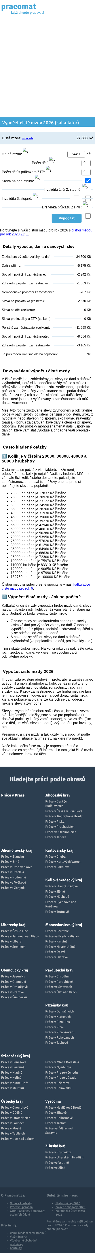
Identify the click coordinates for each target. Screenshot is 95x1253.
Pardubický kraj (58, 970)
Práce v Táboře (55, 837)
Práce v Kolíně (11, 1078)
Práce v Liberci (11, 941)
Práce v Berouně (13, 1067)
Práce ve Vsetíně (57, 1163)
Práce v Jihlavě (56, 1113)
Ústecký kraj (12, 1101)
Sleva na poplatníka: (18, 181)
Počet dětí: (40, 163)
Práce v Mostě (11, 1128)
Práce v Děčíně (11, 1113)
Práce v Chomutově (14, 1107)
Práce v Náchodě (57, 897)
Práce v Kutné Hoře (14, 1083)
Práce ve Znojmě (13, 888)
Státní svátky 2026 (67, 1203)
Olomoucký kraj (14, 970)
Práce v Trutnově (57, 912)
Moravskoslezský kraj (63, 924)
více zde (27, 138)
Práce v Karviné (56, 941)
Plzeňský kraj (56, 1005)
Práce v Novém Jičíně (60, 947)
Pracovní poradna (21, 1207)
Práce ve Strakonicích (60, 832)
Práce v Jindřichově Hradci (64, 816)
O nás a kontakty (21, 1203)
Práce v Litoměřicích (15, 1118)
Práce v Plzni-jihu (57, 1022)
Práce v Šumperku (14, 997)
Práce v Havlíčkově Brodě (63, 1107)
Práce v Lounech (13, 1123)
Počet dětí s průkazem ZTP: (24, 172)
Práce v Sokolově (57, 867)
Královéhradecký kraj (63, 880)
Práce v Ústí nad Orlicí (61, 992)
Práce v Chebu (55, 857)
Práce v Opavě (55, 952)
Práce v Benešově (13, 1062)
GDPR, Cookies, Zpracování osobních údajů (27, 1212)
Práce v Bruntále (57, 931)
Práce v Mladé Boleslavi (62, 1062)
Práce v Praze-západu (60, 1078)
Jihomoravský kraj (16, 850)
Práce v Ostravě (56, 957)
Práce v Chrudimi (57, 976)
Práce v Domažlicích (59, 1011)
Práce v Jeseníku (13, 976)
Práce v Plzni (54, 1027)
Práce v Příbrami (57, 1083)
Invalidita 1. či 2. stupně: (63, 189)
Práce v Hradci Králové (61, 886)
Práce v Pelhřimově (59, 1118)
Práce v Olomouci (13, 982)
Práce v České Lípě (14, 931)
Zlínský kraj (55, 1146)
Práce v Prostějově (14, 987)
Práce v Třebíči (55, 1123)
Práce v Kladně (11, 1072)
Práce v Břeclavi (12, 872)
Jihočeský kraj (57, 795)
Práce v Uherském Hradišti (64, 1157)
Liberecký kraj (13, 924)
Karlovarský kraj (59, 850)
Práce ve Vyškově (13, 882)
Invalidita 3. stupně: (17, 198)
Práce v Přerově (12, 992)
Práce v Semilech (13, 947)
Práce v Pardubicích (59, 982)
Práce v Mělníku (12, 1088)
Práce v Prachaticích (59, 827)
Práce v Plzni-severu (59, 1032)
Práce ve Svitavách (58, 987)
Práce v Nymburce (58, 1067)
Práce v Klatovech (58, 1017)
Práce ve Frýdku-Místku (62, 936)
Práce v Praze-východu (61, 1072)
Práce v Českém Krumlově (63, 811)
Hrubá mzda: (12, 154)
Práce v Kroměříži (58, 1152)
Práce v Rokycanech (59, 1037)
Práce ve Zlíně (55, 1168)
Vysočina (53, 1101)
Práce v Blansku (12, 857)
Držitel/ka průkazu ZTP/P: (62, 207)
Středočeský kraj (15, 1055)
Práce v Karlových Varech (63, 862)
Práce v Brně (10, 862)
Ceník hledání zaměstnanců (28, 1233)
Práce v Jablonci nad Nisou (20, 936)
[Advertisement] (47, 67)
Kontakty (16, 1248)
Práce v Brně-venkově (16, 867)
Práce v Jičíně (55, 892)
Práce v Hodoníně (13, 877)
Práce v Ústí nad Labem (17, 1139)
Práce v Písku (55, 822)
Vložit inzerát (18, 1237)
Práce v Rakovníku (58, 1088)
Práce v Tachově (56, 1043)
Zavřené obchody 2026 (70, 1207)
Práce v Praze (13, 795)
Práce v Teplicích (13, 1133)
